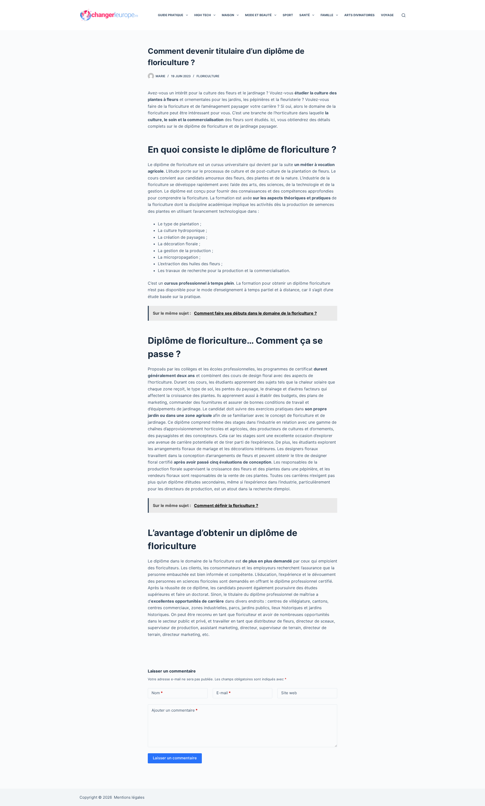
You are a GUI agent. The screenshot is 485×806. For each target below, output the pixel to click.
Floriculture (208, 76)
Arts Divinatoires (359, 15)
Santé (304, 15)
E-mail (223, 692)
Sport (288, 15)
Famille (327, 15)
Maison (228, 15)
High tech (202, 15)
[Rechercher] (403, 15)
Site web (289, 692)
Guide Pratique (170, 15)
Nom (157, 692)
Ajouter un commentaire (175, 710)
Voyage (387, 15)
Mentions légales (129, 797)
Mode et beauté (258, 15)
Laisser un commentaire (175, 758)
